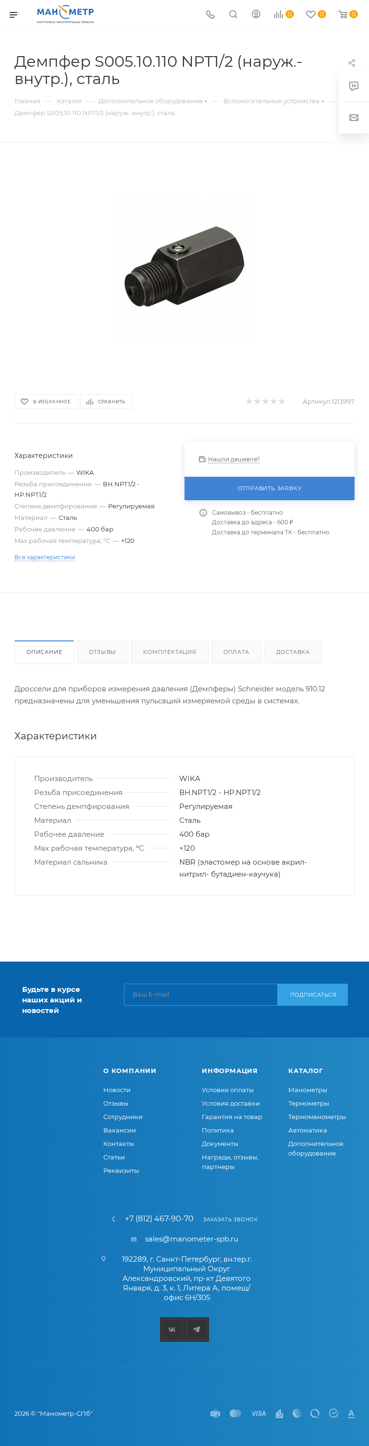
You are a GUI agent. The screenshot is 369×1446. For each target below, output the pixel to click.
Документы (220, 1143)
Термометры (308, 1103)
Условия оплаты (228, 1090)
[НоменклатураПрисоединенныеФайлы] (184, 266)
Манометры (307, 1090)
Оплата (236, 652)
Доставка (293, 652)
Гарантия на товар (232, 1117)
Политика (218, 1130)
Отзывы (102, 652)
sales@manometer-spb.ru (191, 1238)
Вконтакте (172, 1329)
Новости (117, 1090)
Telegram (196, 1329)
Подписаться (313, 994)
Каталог (305, 1070)
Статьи (114, 1157)
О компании (130, 1070)
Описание (44, 652)
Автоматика (307, 1130)
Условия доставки (231, 1103)
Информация (230, 1070)
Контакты (118, 1143)
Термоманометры (317, 1117)
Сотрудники (123, 1117)
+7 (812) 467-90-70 (159, 1219)
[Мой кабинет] (256, 15)
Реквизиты (121, 1170)
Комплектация (170, 652)
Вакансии (119, 1130)
